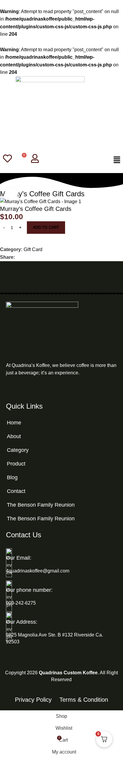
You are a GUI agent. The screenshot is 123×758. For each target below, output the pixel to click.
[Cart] (21, 159)
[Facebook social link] (18, 257)
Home (14, 423)
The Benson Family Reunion (41, 505)
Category (18, 450)
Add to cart (46, 227)
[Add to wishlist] (2, 243)
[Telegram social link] (45, 257)
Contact (16, 491)
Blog (12, 477)
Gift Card (33, 249)
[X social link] (25, 257)
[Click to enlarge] (11, 194)
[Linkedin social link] (39, 257)
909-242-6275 (21, 603)
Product (16, 464)
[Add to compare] (2, 237)
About (14, 436)
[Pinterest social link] (32, 257)
